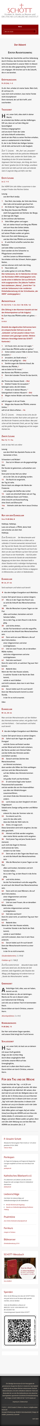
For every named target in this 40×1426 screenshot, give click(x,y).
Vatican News (8, 1147)
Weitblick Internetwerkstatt (23, 1412)
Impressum (16, 1402)
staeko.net (32, 1398)
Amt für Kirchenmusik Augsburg (15, 1204)
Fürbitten (5, 960)
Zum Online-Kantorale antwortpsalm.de (15, 1221)
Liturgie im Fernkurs (9, 1232)
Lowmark (16, 1414)
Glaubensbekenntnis (9, 955)
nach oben (35, 1419)
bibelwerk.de (7, 1187)
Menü (20, 26)
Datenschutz (24, 1402)
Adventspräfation (8, 1015)
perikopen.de (7, 1168)
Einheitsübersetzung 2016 (11, 1243)
